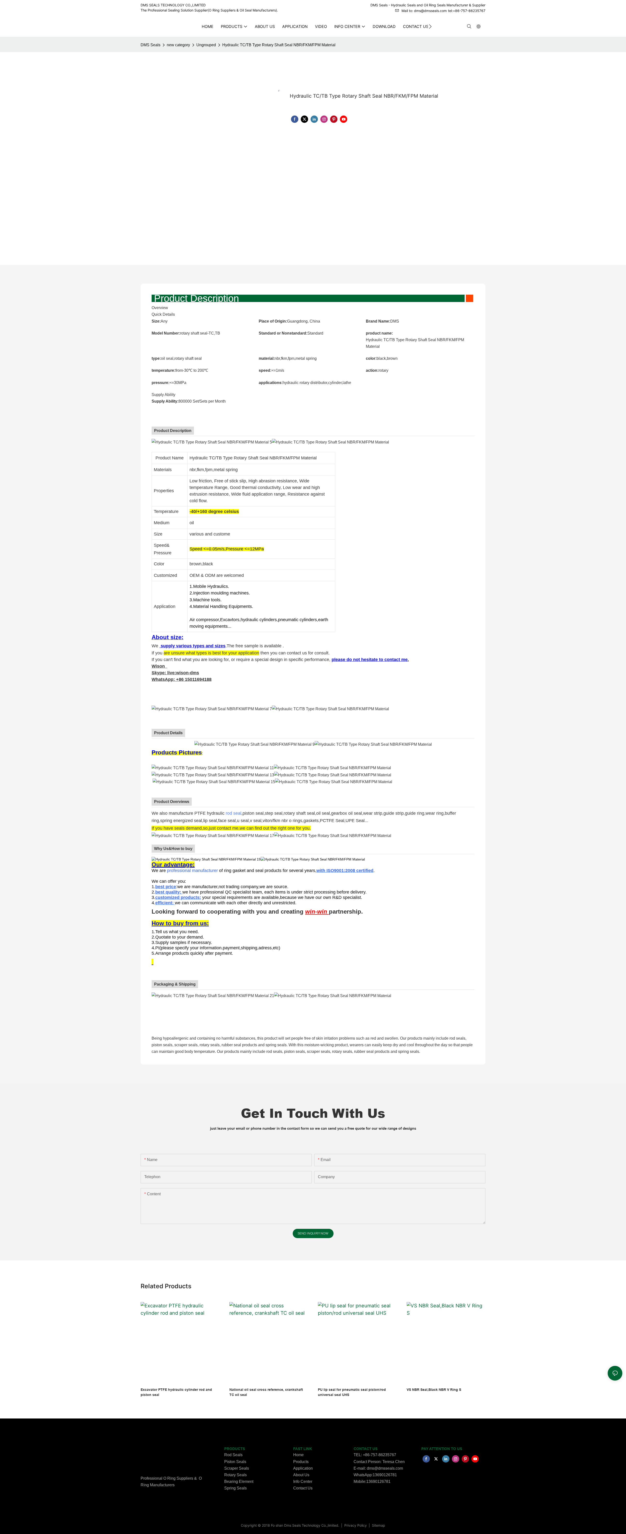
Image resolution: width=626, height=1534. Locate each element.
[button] (430, 26)
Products (301, 1462)
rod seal (233, 813)
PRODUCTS (234, 1449)
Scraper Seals (236, 1468)
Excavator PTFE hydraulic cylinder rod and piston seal (176, 1392)
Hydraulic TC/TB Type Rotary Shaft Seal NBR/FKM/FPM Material (278, 45)
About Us (301, 1475)
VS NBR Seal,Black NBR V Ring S (434, 1390)
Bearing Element (238, 1481)
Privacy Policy (356, 1525)
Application (303, 1468)
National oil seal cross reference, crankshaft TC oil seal (266, 1392)
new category (178, 45)
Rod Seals (233, 1455)
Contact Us (303, 1488)
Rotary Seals (235, 1475)
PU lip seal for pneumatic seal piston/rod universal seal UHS (352, 1392)
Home (298, 1455)
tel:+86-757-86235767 (466, 11)
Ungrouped (206, 45)
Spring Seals (235, 1488)
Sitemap (378, 1525)
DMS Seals (150, 45)
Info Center (302, 1481)
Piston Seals (235, 1462)
